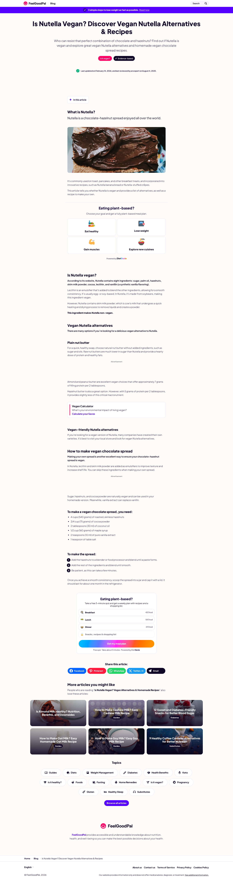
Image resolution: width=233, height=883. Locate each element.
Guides (53, 772)
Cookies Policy (201, 867)
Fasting (101, 782)
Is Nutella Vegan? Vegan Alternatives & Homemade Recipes (91, 3)
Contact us (149, 867)
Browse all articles (116, 803)
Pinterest (98, 670)
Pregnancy (183, 782)
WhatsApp (119, 670)
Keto (185, 772)
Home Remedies (128, 782)
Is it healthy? (55, 782)
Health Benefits (160, 772)
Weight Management (102, 772)
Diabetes (133, 772)
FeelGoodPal (79, 834)
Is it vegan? (105, 58)
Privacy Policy (184, 867)
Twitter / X (138, 670)
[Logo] (34, 3)
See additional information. (197, 875)
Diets (74, 772)
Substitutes (143, 791)
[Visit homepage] (116, 826)
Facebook (79, 670)
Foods (79, 782)
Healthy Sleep (115, 791)
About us (137, 867)
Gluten (90, 791)
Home (27, 858)
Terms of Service (166, 867)
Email (156, 670)
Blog (52, 3)
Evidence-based (125, 58)
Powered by (117, 258)
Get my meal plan (116, 643)
